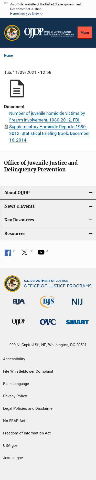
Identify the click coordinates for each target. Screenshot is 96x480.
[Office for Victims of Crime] (48, 325)
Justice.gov (13, 458)
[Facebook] (9, 254)
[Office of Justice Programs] (12, 33)
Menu (85, 32)
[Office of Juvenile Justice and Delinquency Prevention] (18, 326)
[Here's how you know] (48, 9)
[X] (26, 254)
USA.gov (10, 445)
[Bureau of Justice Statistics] (48, 309)
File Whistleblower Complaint (28, 371)
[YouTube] (43, 254)
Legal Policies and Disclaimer (28, 408)
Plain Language (16, 383)
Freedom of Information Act (27, 433)
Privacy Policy (15, 396)
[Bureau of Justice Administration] (19, 305)
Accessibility (14, 359)
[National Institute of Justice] (77, 306)
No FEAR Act (14, 420)
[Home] (49, 33)
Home (8, 55)
